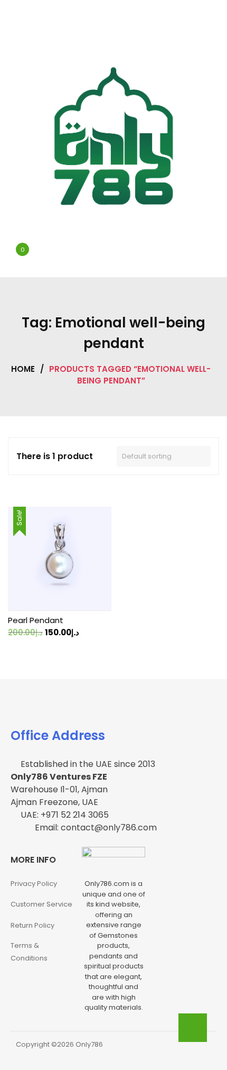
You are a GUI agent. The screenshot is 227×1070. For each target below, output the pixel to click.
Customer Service (41, 904)
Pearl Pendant (35, 620)
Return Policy (32, 925)
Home (23, 368)
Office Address (58, 735)
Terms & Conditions (29, 951)
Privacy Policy (34, 884)
